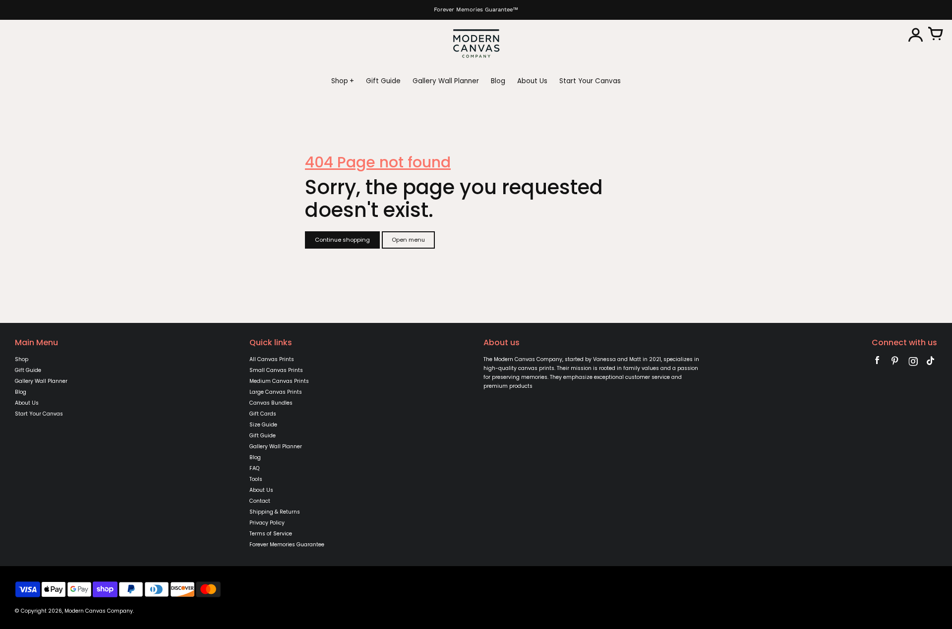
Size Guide (263, 424)
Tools (255, 479)
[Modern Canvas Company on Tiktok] (930, 362)
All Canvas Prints (271, 359)
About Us (27, 403)
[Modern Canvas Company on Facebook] (877, 362)
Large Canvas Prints (275, 392)
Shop (21, 359)
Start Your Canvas (39, 414)
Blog (20, 392)
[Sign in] (915, 34)
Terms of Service (270, 533)
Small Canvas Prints (276, 370)
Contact (259, 501)
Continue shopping (342, 240)
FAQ (254, 468)
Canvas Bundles (271, 403)
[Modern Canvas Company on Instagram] (912, 362)
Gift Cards (262, 414)
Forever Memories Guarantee (286, 544)
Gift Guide (28, 370)
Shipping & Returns (274, 512)
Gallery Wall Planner (41, 381)
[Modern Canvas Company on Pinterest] (895, 362)
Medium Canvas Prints (279, 381)
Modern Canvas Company (98, 611)
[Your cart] (935, 34)
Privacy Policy (267, 522)
